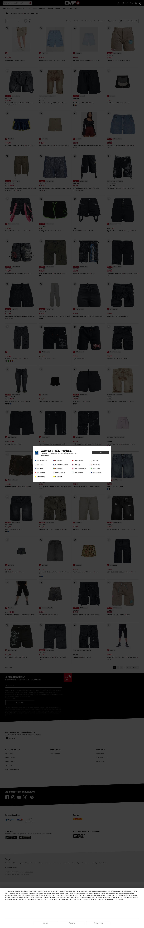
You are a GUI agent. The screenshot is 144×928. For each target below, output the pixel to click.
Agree (45, 923)
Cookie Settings (78, 899)
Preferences (98, 923)
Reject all (72, 923)
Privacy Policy (119, 899)
